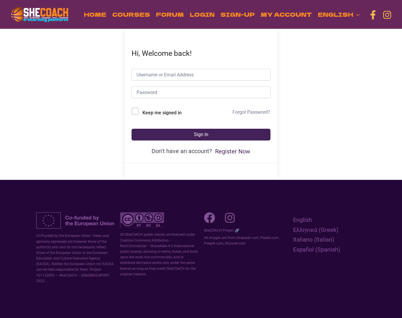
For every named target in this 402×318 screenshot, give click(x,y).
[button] (356, 14)
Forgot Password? (251, 112)
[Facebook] (373, 14)
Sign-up (237, 14)
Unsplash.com (247, 238)
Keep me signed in (162, 113)
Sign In (201, 134)
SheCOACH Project (219, 230)
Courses (131, 14)
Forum (170, 14)
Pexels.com (269, 238)
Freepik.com (213, 243)
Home (95, 14)
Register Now (232, 151)
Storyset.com (235, 243)
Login (202, 14)
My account (286, 14)
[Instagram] (387, 14)
